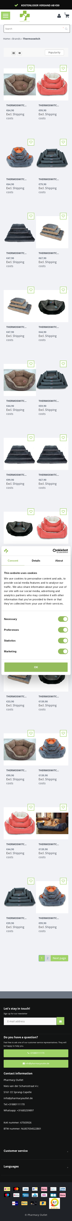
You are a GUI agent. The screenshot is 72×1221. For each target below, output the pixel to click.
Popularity (54, 52)
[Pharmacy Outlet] (30, 16)
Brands (16, 38)
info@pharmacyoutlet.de (37, 1063)
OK (36, 667)
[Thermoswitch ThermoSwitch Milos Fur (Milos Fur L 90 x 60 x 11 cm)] (52, 230)
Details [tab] (36, 560)
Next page (59, 958)
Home (6, 38)
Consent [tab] (13, 560)
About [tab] (59, 560)
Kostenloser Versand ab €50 (40, 5)
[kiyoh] (54, 1203)
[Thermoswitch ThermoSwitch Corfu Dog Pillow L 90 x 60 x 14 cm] (52, 378)
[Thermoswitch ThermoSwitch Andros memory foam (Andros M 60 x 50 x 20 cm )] (52, 525)
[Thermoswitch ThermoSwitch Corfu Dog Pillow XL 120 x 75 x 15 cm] (52, 156)
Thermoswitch (31, 38)
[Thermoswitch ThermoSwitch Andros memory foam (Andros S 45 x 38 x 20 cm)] (20, 821)
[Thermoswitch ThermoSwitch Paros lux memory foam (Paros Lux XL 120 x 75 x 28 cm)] (52, 821)
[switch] (63, 629)
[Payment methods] (36, 1196)
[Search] (67, 27)
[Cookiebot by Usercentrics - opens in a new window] (52, 551)
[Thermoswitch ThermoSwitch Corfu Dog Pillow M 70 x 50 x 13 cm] (20, 895)
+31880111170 (36, 1052)
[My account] (60, 16)
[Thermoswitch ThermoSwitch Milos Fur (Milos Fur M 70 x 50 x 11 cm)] (20, 304)
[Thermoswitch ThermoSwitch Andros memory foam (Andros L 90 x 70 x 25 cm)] (52, 82)
